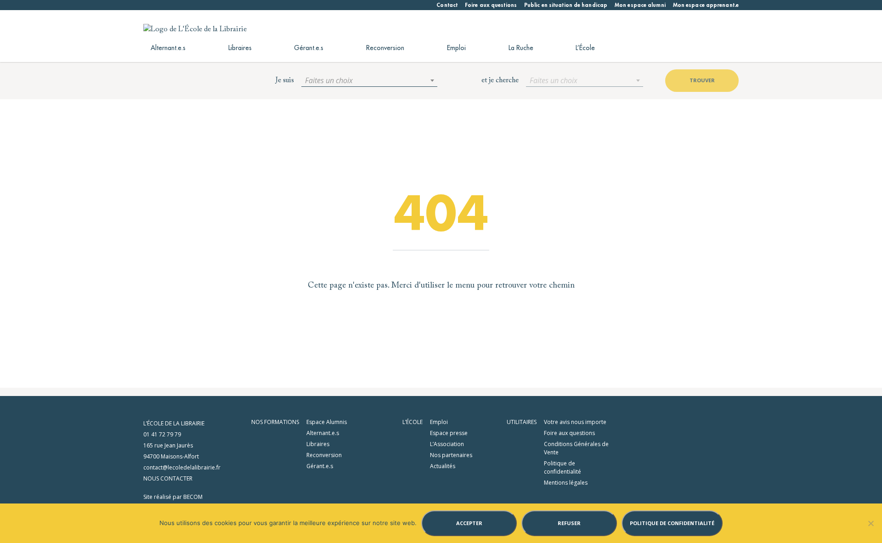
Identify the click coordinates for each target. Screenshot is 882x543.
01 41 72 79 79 (162, 434)
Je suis (285, 80)
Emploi (456, 48)
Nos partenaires (451, 455)
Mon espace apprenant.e (706, 5)
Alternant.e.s (168, 48)
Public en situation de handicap (565, 5)
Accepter (469, 523)
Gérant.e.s (308, 48)
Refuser (569, 523)
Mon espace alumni (640, 5)
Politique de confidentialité (562, 467)
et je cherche (500, 80)
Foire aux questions (491, 5)
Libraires (240, 48)
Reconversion (385, 48)
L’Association (447, 444)
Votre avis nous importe (575, 422)
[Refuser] (870, 523)
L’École (585, 48)
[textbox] (369, 80)
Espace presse (449, 433)
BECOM (193, 497)
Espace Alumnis (326, 422)
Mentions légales (566, 482)
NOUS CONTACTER (167, 478)
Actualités (442, 466)
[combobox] (369, 80)
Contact (447, 5)
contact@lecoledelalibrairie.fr (181, 467)
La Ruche (521, 48)
